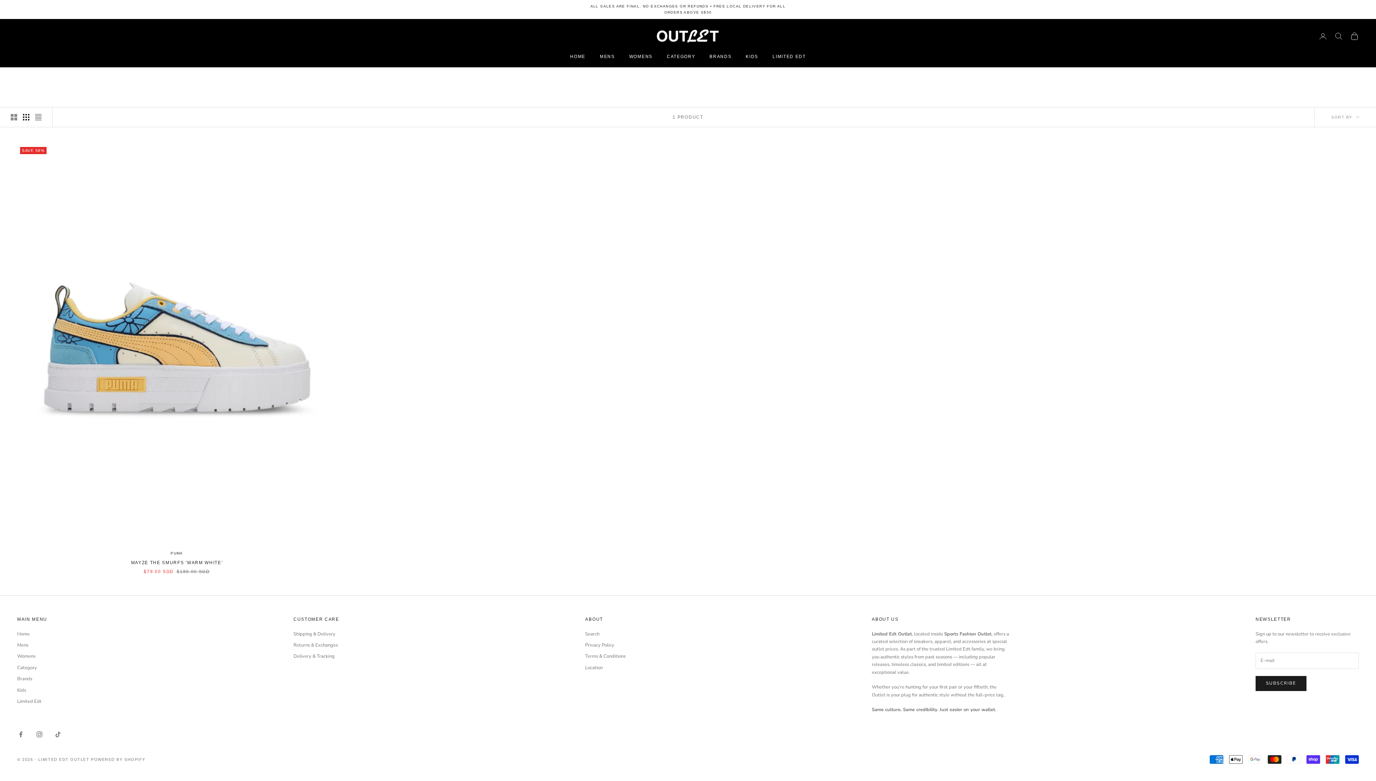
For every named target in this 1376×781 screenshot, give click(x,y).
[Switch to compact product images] (38, 117)
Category (681, 56)
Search (592, 634)
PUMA (177, 553)
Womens (641, 56)
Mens (607, 56)
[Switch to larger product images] (14, 117)
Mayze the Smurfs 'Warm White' (177, 562)
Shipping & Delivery (314, 634)
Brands (720, 56)
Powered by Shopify (118, 759)
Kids (752, 56)
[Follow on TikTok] (58, 734)
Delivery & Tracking (314, 656)
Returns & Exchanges (315, 645)
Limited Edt (789, 56)
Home (578, 56)
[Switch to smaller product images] (26, 117)
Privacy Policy (599, 645)
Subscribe (1281, 683)
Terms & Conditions (605, 656)
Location (594, 668)
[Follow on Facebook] (20, 734)
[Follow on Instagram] (39, 734)
